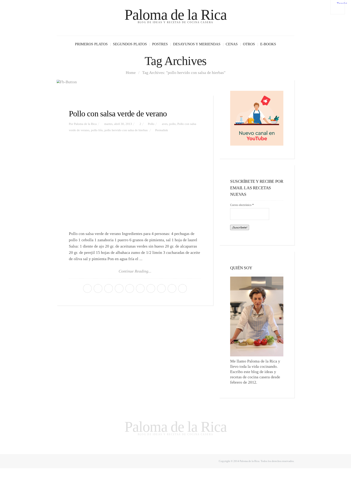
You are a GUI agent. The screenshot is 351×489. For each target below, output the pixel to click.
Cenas (232, 44)
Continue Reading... (135, 271)
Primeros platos (91, 44)
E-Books (268, 44)
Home (131, 72)
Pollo (151, 123)
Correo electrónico (242, 205)
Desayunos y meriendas (196, 44)
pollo (172, 123)
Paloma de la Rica (175, 14)
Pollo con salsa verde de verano (118, 113)
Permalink (161, 130)
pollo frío (97, 130)
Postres (160, 44)
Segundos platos (130, 44)
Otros (249, 44)
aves (165, 123)
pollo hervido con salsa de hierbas (126, 130)
